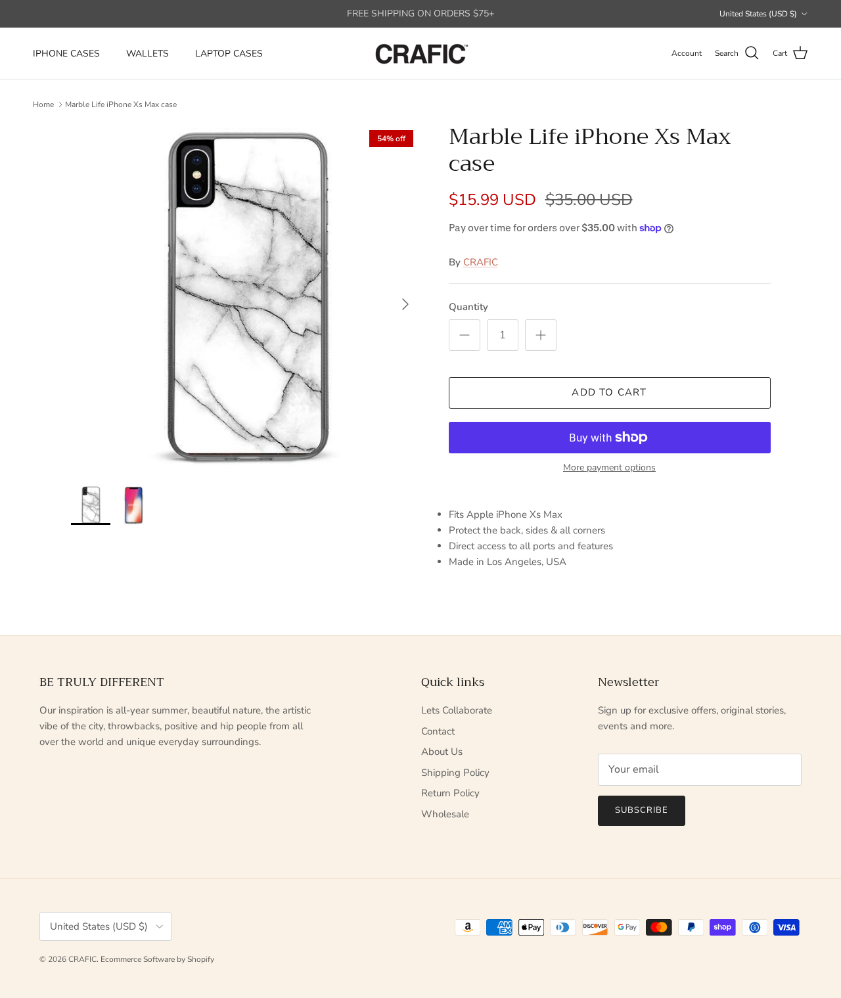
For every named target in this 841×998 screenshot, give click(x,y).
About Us (442, 751)
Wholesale (445, 814)
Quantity (468, 306)
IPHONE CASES (66, 53)
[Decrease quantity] (464, 335)
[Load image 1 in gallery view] (245, 298)
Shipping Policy (455, 772)
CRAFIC (480, 262)
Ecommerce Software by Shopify (157, 959)
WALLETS (147, 53)
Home (43, 104)
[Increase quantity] (541, 335)
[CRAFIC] (420, 53)
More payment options (609, 468)
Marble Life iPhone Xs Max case (121, 104)
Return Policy (450, 793)
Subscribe (641, 810)
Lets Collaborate (456, 710)
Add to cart (609, 392)
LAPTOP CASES (229, 53)
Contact (438, 731)
